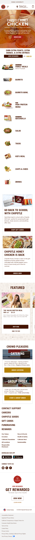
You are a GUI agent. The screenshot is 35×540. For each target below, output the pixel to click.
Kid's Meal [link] (20, 156)
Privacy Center (5, 531)
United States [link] (10, 510)
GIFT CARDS (7, 420)
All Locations (6, 442)
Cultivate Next (22, 439)
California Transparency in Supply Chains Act (13, 520)
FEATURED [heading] (17, 287)
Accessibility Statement (7, 515)
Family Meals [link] (21, 66)
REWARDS (7, 429)
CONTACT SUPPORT (11, 408)
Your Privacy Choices (7, 536)
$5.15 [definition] (13, 312)
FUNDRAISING (8, 425)
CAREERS (6, 412)
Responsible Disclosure (6, 446)
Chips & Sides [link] (21, 169)
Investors (5, 437)
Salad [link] (18, 131)
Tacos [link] (18, 143)
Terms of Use (5, 526)
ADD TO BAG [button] (16, 327)
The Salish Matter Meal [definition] (12, 310)
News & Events (22, 434)
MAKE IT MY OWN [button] (16, 331)
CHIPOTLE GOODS (10, 416)
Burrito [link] (19, 79)
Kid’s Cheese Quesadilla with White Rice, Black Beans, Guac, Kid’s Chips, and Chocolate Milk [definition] (15, 315)
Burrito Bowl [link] (21, 92)
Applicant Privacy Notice (8, 518)
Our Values (5, 434)
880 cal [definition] (6, 312)
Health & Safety (23, 437)
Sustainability (22, 442)
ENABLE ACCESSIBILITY (17, 2)
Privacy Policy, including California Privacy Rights (14, 534)
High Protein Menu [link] (21, 105)
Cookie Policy (5, 528)
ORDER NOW (17, 37)
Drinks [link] (18, 182)
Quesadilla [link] (20, 118)
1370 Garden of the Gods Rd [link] (24, 7)
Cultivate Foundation (8, 439)
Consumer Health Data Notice (9, 523)
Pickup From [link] (22, 6)
